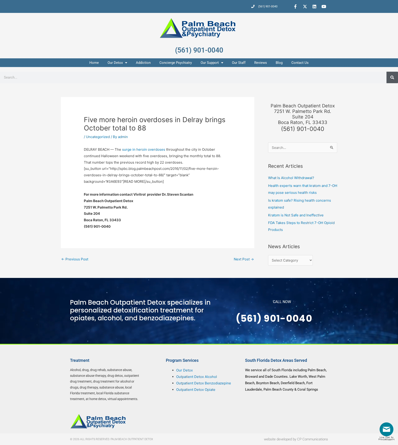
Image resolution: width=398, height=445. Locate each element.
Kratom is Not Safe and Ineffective (296, 215)
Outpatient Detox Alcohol (196, 376)
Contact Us (300, 63)
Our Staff (239, 63)
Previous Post (74, 259)
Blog (279, 63)
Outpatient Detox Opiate (195, 389)
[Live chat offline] (388, 431)
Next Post (244, 259)
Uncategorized (98, 137)
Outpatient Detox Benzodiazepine (203, 383)
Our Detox (115, 63)
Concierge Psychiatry (175, 63)
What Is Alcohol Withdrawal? (291, 178)
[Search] (392, 77)
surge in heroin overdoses (143, 149)
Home (94, 63)
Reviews (260, 63)
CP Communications (312, 439)
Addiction (143, 63)
